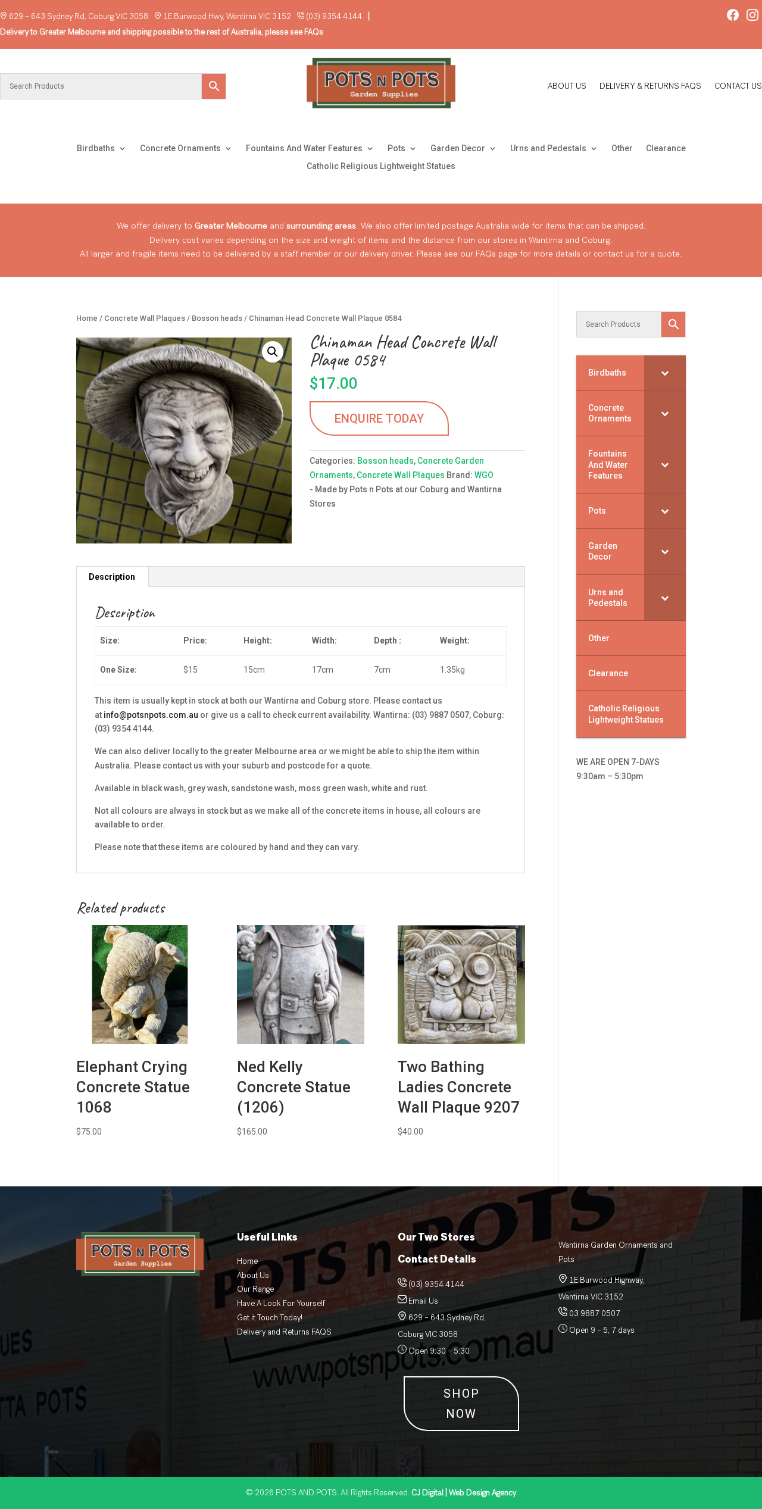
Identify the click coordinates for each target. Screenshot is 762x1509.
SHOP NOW (462, 1403)
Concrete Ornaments (180, 148)
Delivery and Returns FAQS (284, 1332)
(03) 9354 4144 (334, 16)
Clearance (666, 148)
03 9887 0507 (593, 1313)
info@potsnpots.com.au (151, 715)
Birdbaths (96, 148)
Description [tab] (112, 577)
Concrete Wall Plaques (144, 318)
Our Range (255, 1289)
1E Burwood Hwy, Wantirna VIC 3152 (227, 16)
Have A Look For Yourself (281, 1303)
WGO (484, 475)
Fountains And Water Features (304, 148)
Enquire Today (379, 418)
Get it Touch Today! (269, 1317)
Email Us (423, 1301)
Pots (396, 148)
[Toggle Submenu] (665, 372)
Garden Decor (457, 148)
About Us (567, 87)
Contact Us (738, 87)
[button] (272, 352)
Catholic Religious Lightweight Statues (381, 166)
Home (87, 318)
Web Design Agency (463, 1492)
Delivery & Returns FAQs (650, 87)
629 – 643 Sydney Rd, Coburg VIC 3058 (78, 16)
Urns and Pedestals (548, 148)
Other (622, 148)
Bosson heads (217, 318)
